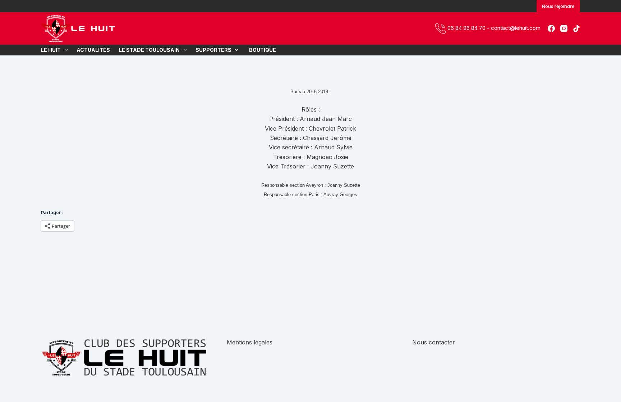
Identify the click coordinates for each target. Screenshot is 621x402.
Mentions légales (249, 342)
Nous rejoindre (558, 6)
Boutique (261, 50)
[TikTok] (576, 28)
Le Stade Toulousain (149, 50)
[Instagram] (563, 28)
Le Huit (51, 50)
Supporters (213, 50)
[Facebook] (551, 28)
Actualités (93, 50)
